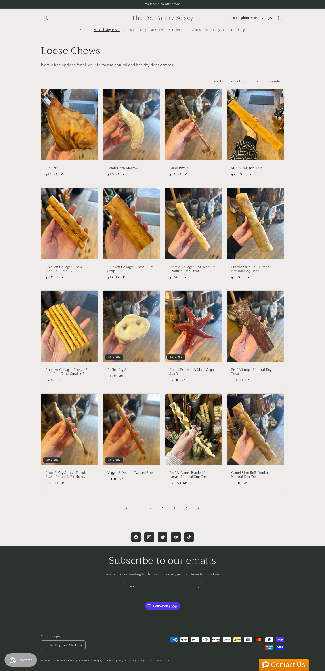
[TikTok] (189, 537)
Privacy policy (136, 660)
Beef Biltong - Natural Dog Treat (251, 372)
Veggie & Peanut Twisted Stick (131, 473)
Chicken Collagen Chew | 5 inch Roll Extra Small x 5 (67, 372)
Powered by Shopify (90, 661)
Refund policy (115, 660)
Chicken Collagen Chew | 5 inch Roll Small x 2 (67, 269)
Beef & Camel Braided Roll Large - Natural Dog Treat (189, 475)
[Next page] (198, 508)
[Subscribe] (197, 587)
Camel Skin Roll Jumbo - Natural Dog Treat (250, 475)
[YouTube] (176, 537)
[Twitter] (162, 537)
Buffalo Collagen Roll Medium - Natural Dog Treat (192, 269)
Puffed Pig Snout (120, 370)
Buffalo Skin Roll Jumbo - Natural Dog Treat (251, 269)
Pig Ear (51, 168)
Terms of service (159, 660)
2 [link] (151, 508)
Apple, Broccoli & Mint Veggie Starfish (192, 372)
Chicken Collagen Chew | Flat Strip (130, 269)
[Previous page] (127, 508)
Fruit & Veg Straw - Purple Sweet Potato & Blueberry (66, 475)
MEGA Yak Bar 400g (246, 168)
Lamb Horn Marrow (122, 168)
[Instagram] (149, 537)
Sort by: (219, 81)
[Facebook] (136, 537)
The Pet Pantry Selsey (65, 661)
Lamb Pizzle (178, 168)
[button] (46, 18)
